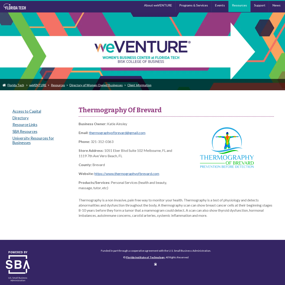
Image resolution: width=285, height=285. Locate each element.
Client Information (139, 85)
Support (259, 5)
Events (220, 5)
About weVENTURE (158, 5)
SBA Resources (24, 131)
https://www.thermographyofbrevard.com (126, 173)
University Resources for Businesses (33, 140)
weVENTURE (37, 85)
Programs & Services (193, 5)
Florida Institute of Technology (36, 6)
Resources (239, 5)
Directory (20, 118)
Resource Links (24, 124)
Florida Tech (16, 85)
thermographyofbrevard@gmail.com (117, 132)
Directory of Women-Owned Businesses (96, 85)
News (277, 5)
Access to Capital (26, 111)
